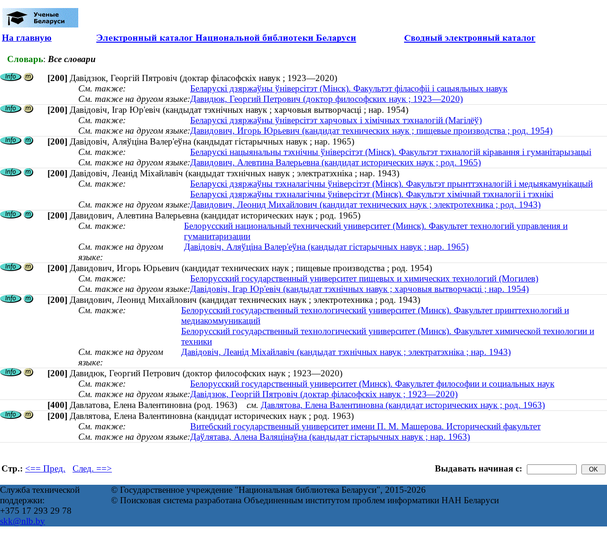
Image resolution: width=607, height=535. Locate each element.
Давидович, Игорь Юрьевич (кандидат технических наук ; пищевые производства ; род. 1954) (371, 131)
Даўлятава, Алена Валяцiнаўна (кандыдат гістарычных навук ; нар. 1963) (330, 437)
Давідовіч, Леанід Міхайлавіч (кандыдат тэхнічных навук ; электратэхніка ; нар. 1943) (346, 352)
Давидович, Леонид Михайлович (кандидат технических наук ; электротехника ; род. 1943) (365, 204)
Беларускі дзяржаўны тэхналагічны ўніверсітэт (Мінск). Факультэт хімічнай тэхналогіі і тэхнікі (371, 194)
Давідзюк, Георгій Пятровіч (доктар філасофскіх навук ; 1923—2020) (324, 394)
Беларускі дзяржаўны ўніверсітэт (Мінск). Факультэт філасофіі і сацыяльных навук (348, 88)
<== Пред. (45, 468)
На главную (27, 38)
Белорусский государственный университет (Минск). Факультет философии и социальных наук (372, 384)
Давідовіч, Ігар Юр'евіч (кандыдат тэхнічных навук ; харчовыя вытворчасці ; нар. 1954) (359, 289)
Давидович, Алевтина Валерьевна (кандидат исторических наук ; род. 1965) (335, 162)
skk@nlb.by (22, 521)
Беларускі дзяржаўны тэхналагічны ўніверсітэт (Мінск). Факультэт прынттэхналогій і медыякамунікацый (391, 184)
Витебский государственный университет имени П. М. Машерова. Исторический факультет (365, 426)
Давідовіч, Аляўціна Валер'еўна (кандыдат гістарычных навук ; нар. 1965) (326, 247)
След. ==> (92, 468)
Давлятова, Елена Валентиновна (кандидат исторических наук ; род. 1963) (403, 405)
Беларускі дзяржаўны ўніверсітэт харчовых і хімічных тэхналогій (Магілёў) (336, 120)
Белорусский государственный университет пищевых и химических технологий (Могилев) (364, 278)
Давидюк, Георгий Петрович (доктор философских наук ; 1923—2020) (326, 99)
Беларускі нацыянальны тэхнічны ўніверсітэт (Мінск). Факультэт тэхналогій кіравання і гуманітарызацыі (390, 152)
